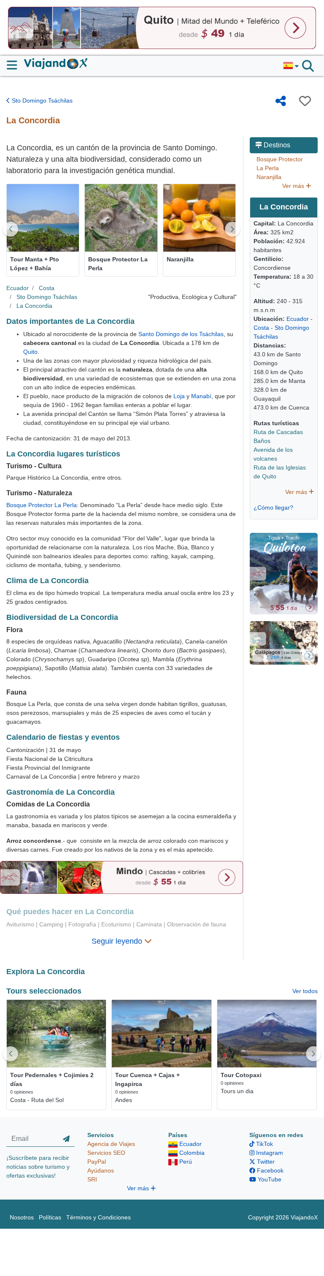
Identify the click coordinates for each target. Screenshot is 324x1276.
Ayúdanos (100, 1170)
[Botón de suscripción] (66, 1139)
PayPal (96, 1161)
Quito (30, 351)
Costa (46, 288)
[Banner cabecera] (162, 27)
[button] (291, 66)
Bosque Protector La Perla (41, 505)
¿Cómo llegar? (273, 507)
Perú (185, 1161)
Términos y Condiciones (98, 1217)
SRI (92, 1179)
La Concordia (34, 305)
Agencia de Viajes (111, 1143)
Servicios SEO (106, 1152)
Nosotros (22, 1217)
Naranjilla (268, 177)
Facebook (269, 1170)
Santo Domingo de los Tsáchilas (181, 334)
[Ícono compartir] (281, 101)
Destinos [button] (276, 145)
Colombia (191, 1152)
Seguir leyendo (118, 941)
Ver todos (305, 991)
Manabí (201, 396)
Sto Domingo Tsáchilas (41, 100)
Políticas (50, 1217)
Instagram (268, 1152)
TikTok (263, 1143)
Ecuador (17, 288)
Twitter (265, 1161)
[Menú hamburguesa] (15, 65)
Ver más (294, 185)
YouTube (268, 1179)
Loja (179, 396)
